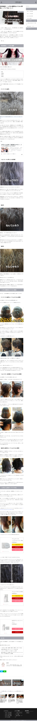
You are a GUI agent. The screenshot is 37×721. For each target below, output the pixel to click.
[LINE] (4, 671)
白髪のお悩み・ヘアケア (30, 26)
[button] (10, 545)
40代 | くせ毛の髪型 (8, 712)
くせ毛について (12, 10)
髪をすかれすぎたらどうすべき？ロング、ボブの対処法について (20, 701)
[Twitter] (1, 671)
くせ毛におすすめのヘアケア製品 (31, 23)
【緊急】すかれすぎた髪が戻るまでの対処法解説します (3, 700)
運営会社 (27, 712)
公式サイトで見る (17, 549)
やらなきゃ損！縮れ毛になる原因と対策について (11, 700)
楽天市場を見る (17, 632)
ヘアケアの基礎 (29, 20)
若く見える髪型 (29, 18)
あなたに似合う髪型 (8, 715)
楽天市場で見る (17, 547)
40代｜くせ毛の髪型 (30, 11)
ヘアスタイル (6, 710)
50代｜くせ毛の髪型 (30, 13)
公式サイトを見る (17, 628)
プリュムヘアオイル (9, 509)
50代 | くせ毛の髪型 (8, 714)
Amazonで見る (17, 544)
